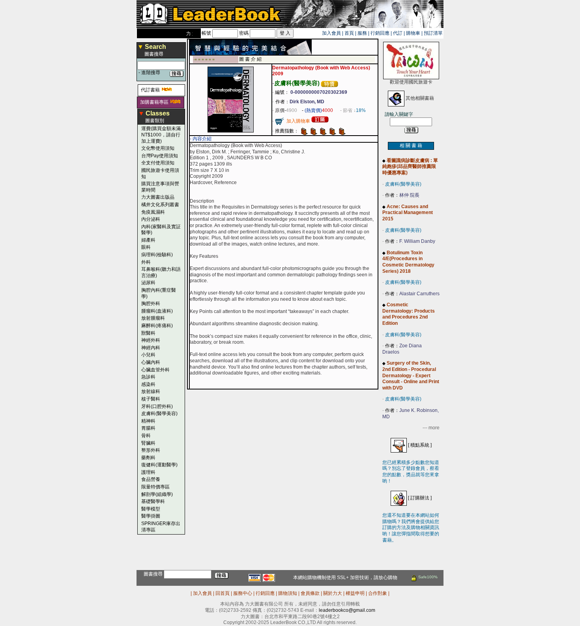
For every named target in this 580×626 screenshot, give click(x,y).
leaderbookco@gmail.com (347, 610)
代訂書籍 (150, 90)
